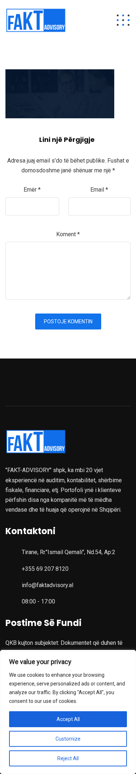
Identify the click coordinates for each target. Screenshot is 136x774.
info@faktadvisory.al (47, 585)
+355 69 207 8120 (45, 568)
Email (99, 189)
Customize (68, 739)
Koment (68, 234)
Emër (32, 189)
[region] (68, 712)
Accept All (68, 719)
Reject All (68, 758)
